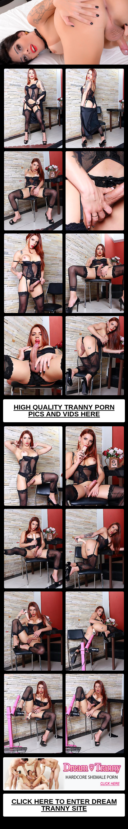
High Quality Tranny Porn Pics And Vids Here (64, 410)
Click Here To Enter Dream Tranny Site (64, 805)
